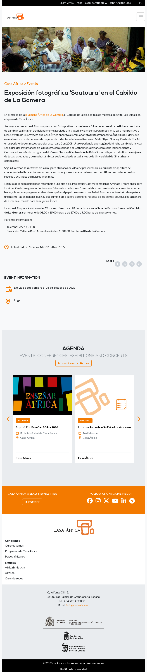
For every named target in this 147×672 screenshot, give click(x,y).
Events (32, 83)
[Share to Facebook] (117, 264)
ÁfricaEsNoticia (15, 567)
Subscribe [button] (32, 502)
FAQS (79, 3)
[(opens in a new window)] (90, 500)
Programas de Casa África (21, 551)
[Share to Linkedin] (139, 264)
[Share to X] (124, 264)
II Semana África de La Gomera (44, 114)
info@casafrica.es (77, 605)
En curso (23, 420)
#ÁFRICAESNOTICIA (96, 3)
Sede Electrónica (120, 3)
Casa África (13, 83)
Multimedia (67, 3)
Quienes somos (14, 545)
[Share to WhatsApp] (132, 264)
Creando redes (14, 578)
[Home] (17, 16)
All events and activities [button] (73, 363)
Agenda (10, 572)
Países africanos (15, 556)
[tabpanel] (42, 419)
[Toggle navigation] (140, 16)
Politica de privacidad (73, 669)
